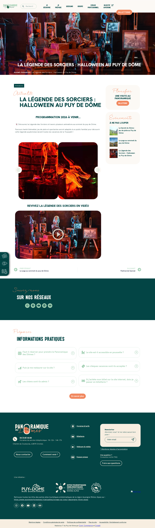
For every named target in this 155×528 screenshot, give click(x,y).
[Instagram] (27, 305)
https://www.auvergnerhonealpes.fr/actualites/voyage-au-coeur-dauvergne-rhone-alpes (51, 499)
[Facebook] (33, 305)
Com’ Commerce (86, 525)
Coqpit (97, 525)
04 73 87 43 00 (26, 438)
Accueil (17, 72)
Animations (25, 72)
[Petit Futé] (136, 492)
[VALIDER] (132, 440)
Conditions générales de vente (53, 522)
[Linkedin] (44, 305)
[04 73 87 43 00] (15, 439)
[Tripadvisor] (50, 305)
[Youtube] (38, 305)
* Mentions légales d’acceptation (114, 449)
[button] (18, 170)
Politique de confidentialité (76, 522)
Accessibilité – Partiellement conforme (112, 522)
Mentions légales (34, 522)
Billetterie (122, 103)
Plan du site (93, 522)
